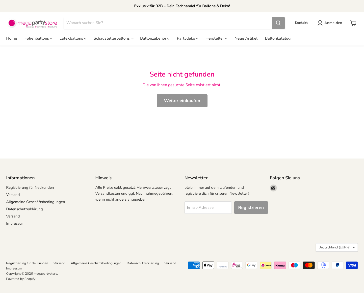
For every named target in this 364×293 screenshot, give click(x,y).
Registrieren (251, 208)
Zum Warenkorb (316, 281)
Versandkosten (108, 193)
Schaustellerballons (112, 38)
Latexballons (71, 38)
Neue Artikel (246, 38)
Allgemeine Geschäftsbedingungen (35, 201)
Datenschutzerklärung (24, 209)
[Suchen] (278, 23)
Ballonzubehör (153, 38)
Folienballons (37, 38)
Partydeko (186, 38)
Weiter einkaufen (182, 101)
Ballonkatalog (278, 38)
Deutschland (334, 247)
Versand (13, 194)
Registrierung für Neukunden (30, 187)
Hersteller (215, 38)
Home (11, 38)
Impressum (15, 223)
